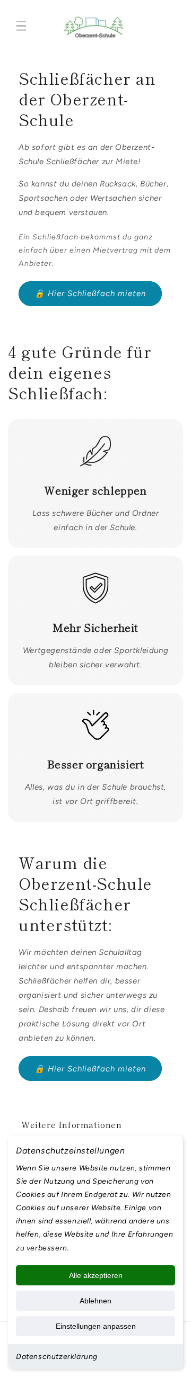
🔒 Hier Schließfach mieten (90, 293)
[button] (21, 26)
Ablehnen (95, 1300)
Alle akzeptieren (96, 1275)
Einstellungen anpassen (96, 1326)
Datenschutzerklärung (57, 1356)
